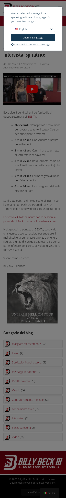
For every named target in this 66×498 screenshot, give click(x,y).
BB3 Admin (12, 64)
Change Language (33, 37)
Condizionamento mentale (30, 400)
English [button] (23, 29)
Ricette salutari (23, 381)
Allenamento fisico (13, 67)
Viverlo (45, 64)
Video (27, 67)
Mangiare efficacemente (29, 344)
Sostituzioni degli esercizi (29, 362)
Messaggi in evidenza (26, 372)
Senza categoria (23, 428)
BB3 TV (32, 116)
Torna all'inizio (33, 492)
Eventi (17, 353)
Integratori (20, 418)
